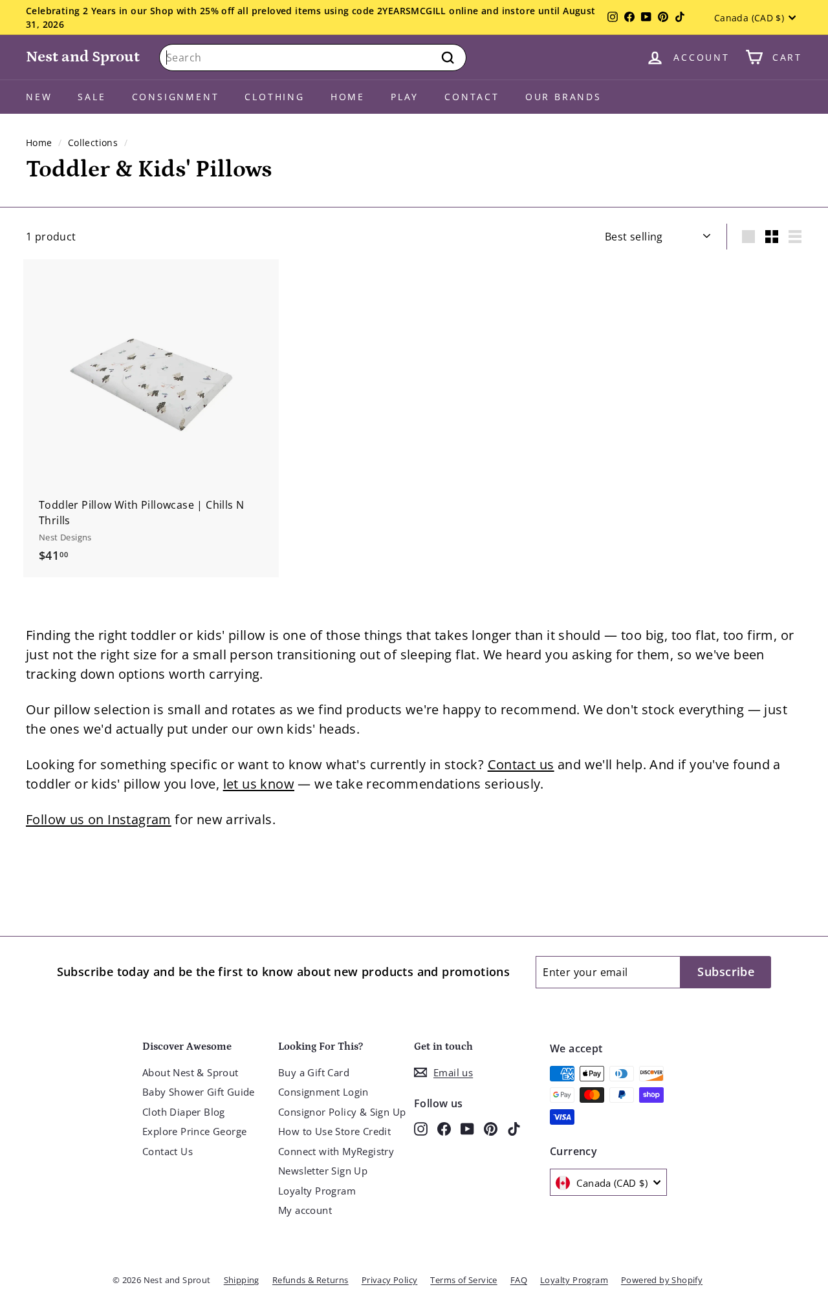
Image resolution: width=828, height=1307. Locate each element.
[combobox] (312, 57)
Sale (91, 96)
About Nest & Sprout (190, 1072)
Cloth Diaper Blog (183, 1111)
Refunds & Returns (310, 1280)
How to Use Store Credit (334, 1131)
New (39, 96)
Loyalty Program (317, 1190)
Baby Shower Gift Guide (198, 1091)
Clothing (274, 96)
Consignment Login (323, 1091)
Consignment (175, 96)
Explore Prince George (194, 1131)
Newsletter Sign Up (322, 1170)
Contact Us (167, 1151)
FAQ (518, 1280)
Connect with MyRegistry (336, 1151)
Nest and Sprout (83, 56)
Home (348, 96)
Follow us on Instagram (98, 819)
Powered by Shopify (662, 1280)
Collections (93, 142)
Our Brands (563, 96)
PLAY (405, 96)
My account (305, 1210)
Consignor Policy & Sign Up (342, 1111)
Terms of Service (463, 1280)
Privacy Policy (390, 1280)
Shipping (241, 1280)
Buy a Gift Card (313, 1072)
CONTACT (471, 96)
